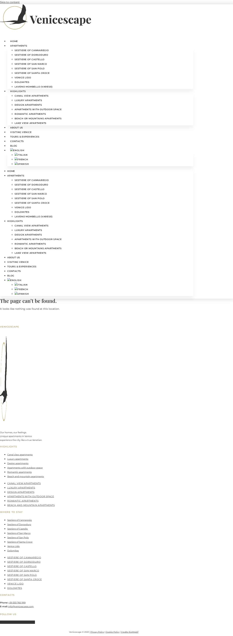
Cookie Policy (112, 632)
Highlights (18, 91)
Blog (13, 145)
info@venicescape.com (21, 606)
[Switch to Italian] (21, 154)
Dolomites (22, 82)
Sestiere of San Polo (30, 68)
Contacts (17, 141)
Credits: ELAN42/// (130, 632)
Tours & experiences (24, 136)
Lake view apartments (30, 123)
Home (14, 41)
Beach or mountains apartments (38, 118)
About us (16, 127)
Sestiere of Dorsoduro (31, 54)
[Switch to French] (21, 159)
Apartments (18, 45)
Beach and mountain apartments (25, 476)
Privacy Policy (97, 632)
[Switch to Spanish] (22, 164)
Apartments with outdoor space (38, 109)
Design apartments (28, 104)
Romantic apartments (30, 114)
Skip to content (10, 2)
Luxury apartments (28, 100)
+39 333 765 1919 (16, 602)
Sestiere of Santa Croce (32, 73)
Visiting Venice (20, 132)
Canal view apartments (32, 95)
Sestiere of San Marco (31, 64)
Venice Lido (23, 77)
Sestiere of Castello (29, 59)
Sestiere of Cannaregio (32, 50)
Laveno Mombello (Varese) (34, 86)
